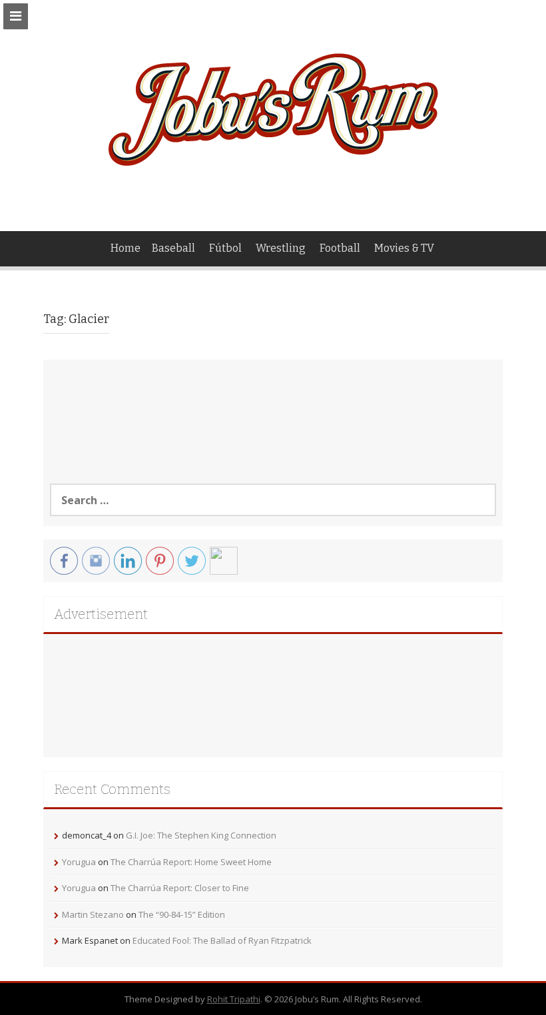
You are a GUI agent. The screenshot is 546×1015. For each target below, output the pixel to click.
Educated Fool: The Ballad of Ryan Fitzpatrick (222, 940)
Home (125, 248)
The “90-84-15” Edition (181, 914)
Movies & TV (404, 248)
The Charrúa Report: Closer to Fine (180, 888)
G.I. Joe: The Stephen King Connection (201, 835)
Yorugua (79, 862)
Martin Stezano (93, 914)
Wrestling (281, 248)
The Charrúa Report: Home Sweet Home (191, 862)
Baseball (173, 248)
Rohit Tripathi (233, 999)
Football (340, 248)
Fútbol (225, 248)
